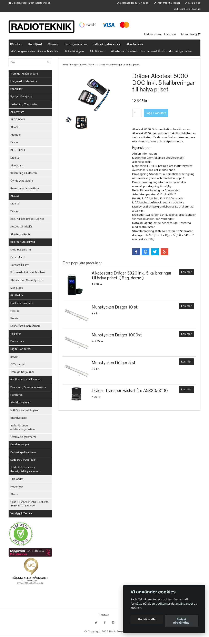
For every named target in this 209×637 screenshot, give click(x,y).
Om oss (53, 44)
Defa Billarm (17, 257)
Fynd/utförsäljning (21, 97)
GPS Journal (17, 364)
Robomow (16, 487)
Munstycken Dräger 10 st (115, 307)
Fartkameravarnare (21, 303)
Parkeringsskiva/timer (23, 452)
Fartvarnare (17, 341)
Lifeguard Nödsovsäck (23, 81)
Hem (65, 64)
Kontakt (104, 615)
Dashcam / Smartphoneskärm (28, 387)
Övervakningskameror (23, 437)
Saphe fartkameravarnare (25, 326)
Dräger (14, 143)
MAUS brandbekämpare (24, 410)
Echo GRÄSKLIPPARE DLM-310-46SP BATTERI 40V (29, 504)
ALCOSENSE (18, 150)
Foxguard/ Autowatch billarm (28, 273)
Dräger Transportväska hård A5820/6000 (130, 390)
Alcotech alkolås (20, 234)
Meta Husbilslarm (20, 250)
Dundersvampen (20, 445)
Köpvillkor (16, 44)
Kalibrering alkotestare (106, 44)
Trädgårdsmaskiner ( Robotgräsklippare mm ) (25, 469)
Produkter (16, 89)
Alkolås (14, 196)
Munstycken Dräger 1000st (117, 335)
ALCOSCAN (17, 120)
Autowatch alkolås (21, 227)
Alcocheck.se (134, 44)
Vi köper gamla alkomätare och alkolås (34, 51)
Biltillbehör (16, 296)
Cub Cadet (16, 479)
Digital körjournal (20, 349)
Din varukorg (188, 34)
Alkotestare (17, 112)
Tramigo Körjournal (22, 372)
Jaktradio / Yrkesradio (23, 104)
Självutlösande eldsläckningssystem (22, 428)
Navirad (15, 311)
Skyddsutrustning (20, 403)
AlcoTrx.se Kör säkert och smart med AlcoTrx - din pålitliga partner (151, 51)
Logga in (170, 34)
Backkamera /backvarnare (25, 380)
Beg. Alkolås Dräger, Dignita (27, 219)
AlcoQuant (16, 166)
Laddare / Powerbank (23, 460)
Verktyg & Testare (21, 513)
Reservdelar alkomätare (24, 188)
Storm (14, 494)
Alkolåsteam (97, 51)
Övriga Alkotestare (21, 181)
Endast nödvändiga (181, 621)
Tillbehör (15, 334)
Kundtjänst (35, 44)
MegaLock (16, 288)
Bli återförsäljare (74, 51)
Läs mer (186, 272)
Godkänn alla (147, 619)
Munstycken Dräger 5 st (114, 362)
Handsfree (16, 395)
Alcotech (15, 135)
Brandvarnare (18, 418)
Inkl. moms (151, 34)
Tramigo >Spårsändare (24, 74)
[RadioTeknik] (41, 26)
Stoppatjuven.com (75, 44)
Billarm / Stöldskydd (22, 242)
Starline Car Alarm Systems (26, 280)
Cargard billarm (19, 265)
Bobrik (14, 319)
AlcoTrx (15, 127)
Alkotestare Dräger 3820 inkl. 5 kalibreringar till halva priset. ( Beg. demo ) (131, 275)
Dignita (14, 158)
